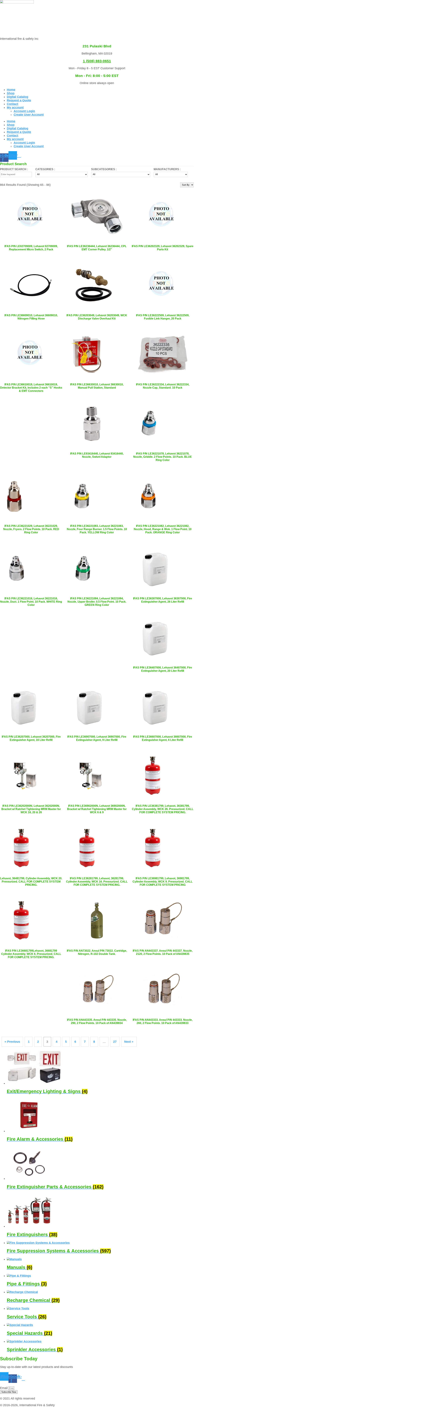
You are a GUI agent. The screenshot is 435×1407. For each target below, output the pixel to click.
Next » (128, 1041)
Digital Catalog (17, 97)
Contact (12, 104)
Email (4, 1388)
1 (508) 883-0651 (97, 61)
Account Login (24, 111)
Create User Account (29, 114)
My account (15, 107)
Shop (10, 93)
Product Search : (14, 169)
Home (11, 89)
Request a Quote (19, 100)
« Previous (12, 1041)
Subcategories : (104, 169)
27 (115, 1041)
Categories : (45, 169)
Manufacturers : (167, 169)
